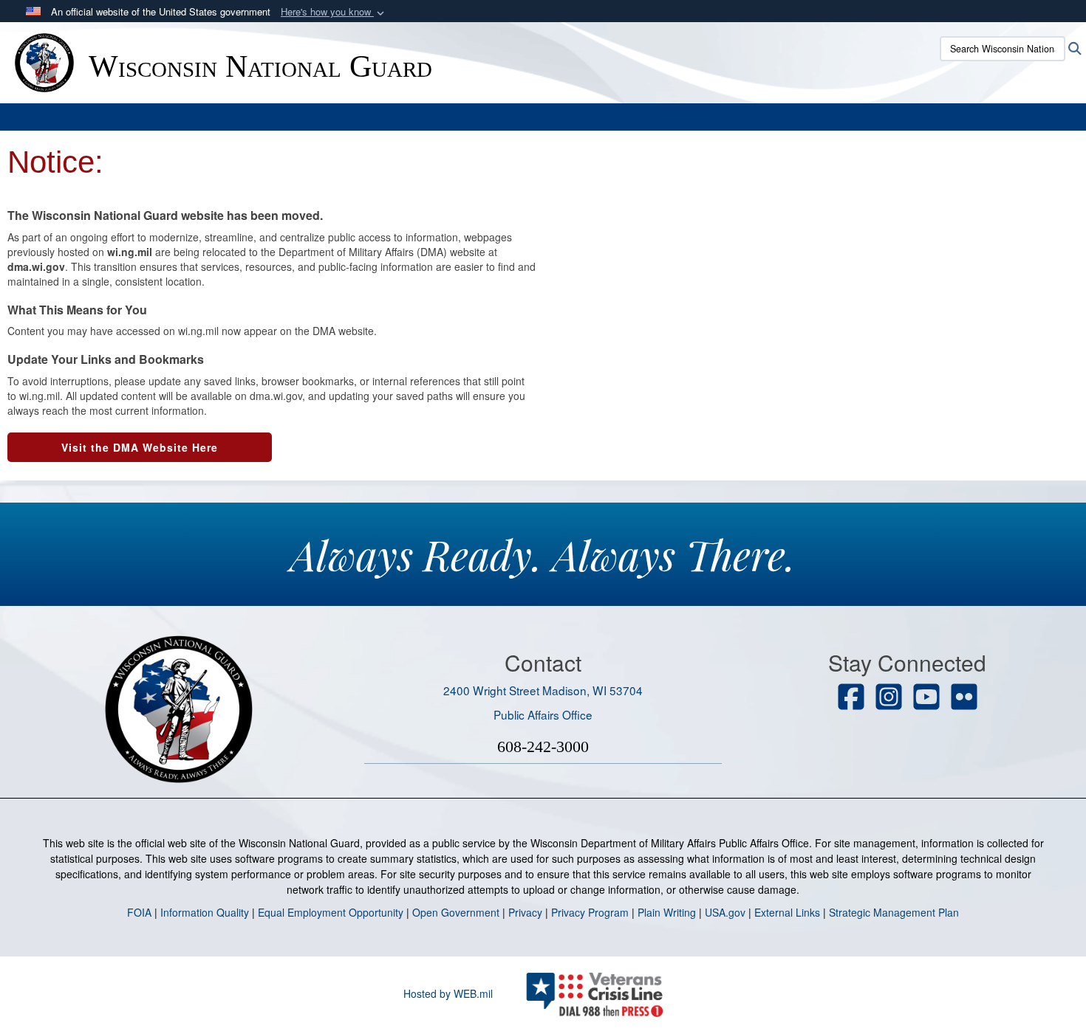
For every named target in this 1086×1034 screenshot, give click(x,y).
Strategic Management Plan (894, 912)
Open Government (455, 912)
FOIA (139, 912)
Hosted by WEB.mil (448, 993)
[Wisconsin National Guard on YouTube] (926, 698)
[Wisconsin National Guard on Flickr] (964, 698)
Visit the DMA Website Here (139, 447)
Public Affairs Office (543, 714)
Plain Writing (667, 912)
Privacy (525, 912)
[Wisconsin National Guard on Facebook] (851, 698)
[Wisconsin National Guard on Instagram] (888, 698)
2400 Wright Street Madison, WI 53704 (543, 690)
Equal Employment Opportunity (330, 912)
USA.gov (725, 912)
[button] (334, 12)
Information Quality (204, 912)
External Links (787, 912)
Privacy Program (590, 912)
